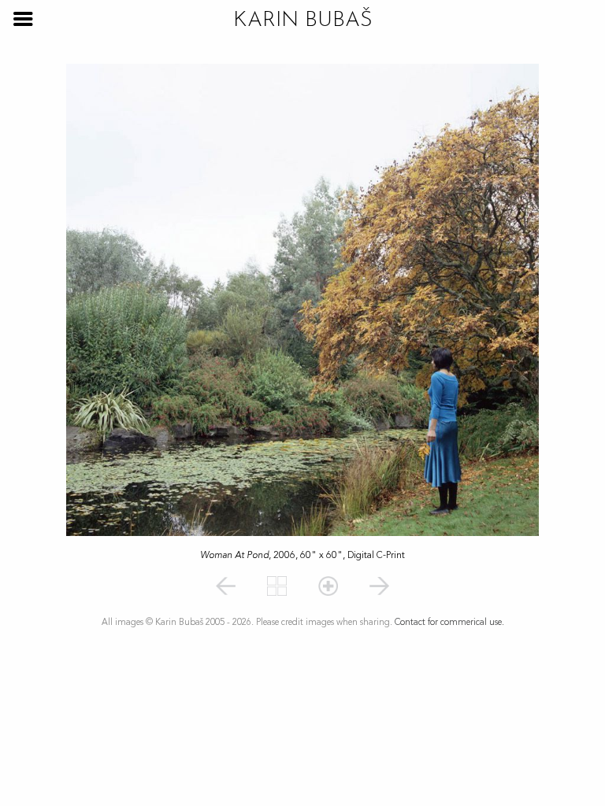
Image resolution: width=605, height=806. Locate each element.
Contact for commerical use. (449, 622)
